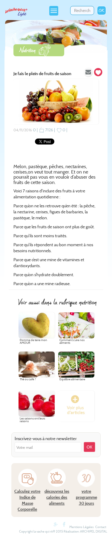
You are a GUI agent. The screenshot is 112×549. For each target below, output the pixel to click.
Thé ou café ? (28, 379)
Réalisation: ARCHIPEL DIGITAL (85, 531)
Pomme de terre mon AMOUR (33, 342)
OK (101, 10)
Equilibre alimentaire (72, 379)
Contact (100, 527)
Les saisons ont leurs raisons (32, 420)
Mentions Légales (81, 527)
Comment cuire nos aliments (72, 342)
